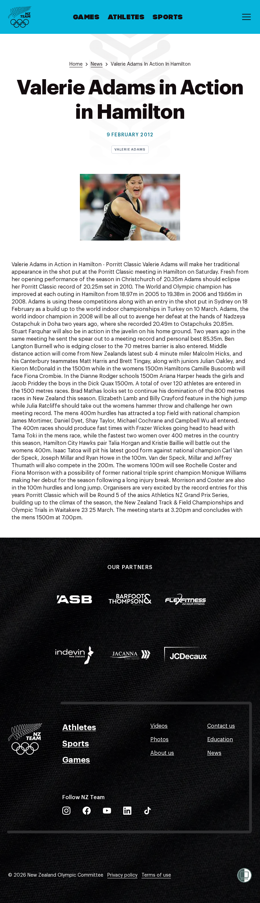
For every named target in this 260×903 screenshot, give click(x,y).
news (97, 64)
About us (162, 753)
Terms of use (156, 875)
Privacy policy (122, 875)
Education (220, 739)
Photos (159, 739)
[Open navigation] (246, 17)
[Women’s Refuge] (244, 875)
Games (86, 17)
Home (76, 64)
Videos (159, 726)
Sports (168, 17)
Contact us (221, 726)
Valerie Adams (130, 149)
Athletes (126, 17)
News (214, 753)
